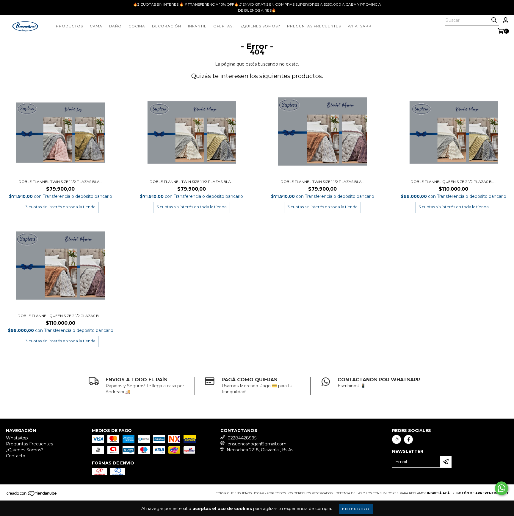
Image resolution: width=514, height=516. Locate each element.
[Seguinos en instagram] (396, 439)
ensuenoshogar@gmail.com (257, 444)
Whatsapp (360, 26)
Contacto (15, 456)
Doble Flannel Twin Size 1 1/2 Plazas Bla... (60, 181)
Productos (69, 26)
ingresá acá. (439, 493)
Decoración (166, 26)
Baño (115, 26)
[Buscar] (494, 20)
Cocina (136, 26)
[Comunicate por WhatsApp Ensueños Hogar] (501, 488)
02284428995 (242, 438)
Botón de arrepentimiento (482, 493)
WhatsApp (17, 438)
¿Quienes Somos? (260, 26)
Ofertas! (223, 26)
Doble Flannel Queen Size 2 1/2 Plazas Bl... (453, 181)
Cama (96, 26)
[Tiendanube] (32, 495)
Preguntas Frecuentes (314, 26)
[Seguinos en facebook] (408, 439)
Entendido (356, 508)
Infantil (197, 26)
